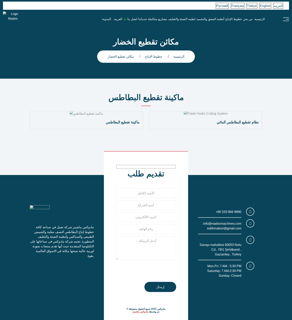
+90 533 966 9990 (228, 212)
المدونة (106, 19)
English (265, 6)
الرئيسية (259, 19)
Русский (222, 6)
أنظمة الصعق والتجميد (210, 19)
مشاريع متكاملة (157, 19)
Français (237, 6)
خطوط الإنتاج (233, 19)
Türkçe (252, 6)
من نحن (247, 19)
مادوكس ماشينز (140, 311)
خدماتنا (142, 19)
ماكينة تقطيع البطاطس (123, 122)
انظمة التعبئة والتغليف (181, 19)
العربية (278, 6)
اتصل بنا (132, 19)
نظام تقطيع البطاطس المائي (238, 122)
